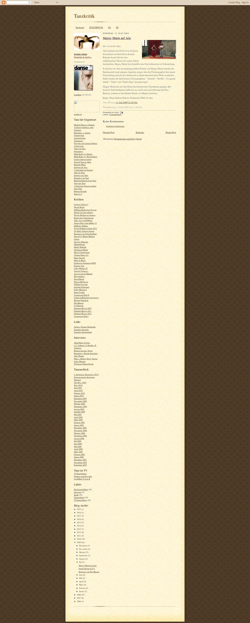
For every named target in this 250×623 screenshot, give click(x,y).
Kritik (76, 495)
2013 (79, 529)
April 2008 (78, 449)
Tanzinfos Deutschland (83, 332)
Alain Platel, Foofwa (82, 342)
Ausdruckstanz (80, 138)
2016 (79, 519)
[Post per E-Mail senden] (121, 112)
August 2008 (79, 438)
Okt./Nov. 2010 (80, 382)
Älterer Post (170, 132)
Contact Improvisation (82, 159)
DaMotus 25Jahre (81, 226)
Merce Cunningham (82, 252)
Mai (81, 578)
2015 (79, 522)
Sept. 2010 (78, 385)
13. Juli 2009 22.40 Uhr (126, 102)
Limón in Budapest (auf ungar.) (86, 297)
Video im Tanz (80, 148)
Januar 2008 (79, 457)
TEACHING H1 (96, 27)
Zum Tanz (78, 188)
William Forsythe (81, 284)
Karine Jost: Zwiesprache (84, 218)
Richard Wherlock (81, 300)
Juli (80, 562)
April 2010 (78, 390)
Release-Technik (80, 191)
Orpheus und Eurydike (83, 476)
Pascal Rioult (79, 279)
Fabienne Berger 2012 (82, 313)
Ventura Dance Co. (81, 255)
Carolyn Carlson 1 (81, 271)
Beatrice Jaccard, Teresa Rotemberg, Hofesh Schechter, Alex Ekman (86, 353)
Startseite (80, 27)
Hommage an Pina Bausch (89, 571)
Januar (82, 591)
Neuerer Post (108, 132)
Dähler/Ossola (79, 244)
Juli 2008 (77, 441)
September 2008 (80, 435)
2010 (79, 539)
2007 (79, 598)
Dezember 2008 (80, 427)
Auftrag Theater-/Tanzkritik (85, 327)
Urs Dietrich (79, 305)
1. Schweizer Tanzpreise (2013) (86, 374)
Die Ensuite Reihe (81, 489)
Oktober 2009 (79, 403)
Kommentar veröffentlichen (115, 126)
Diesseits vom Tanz (81, 178)
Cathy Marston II (80, 268)
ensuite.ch (78, 114)
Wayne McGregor (81, 281)
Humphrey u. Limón (82, 132)
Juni (81, 575)
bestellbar (77, 94)
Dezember (83, 545)
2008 (79, 594)
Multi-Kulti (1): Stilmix (83, 154)
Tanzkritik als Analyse (82, 57)
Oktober (82, 552)
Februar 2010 (79, 393)
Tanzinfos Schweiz (81, 329)
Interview (77, 492)
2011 (79, 535)
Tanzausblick (79, 497)
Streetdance (78, 151)
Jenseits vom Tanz (81, 175)
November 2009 (80, 401)
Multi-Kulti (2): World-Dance (85, 156)
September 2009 (80, 406)
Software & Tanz (80, 167)
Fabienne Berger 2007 (82, 308)
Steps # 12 (78, 194)
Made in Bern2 (80, 260)
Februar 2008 (79, 454)
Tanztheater (78, 140)
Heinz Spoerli (79, 257)
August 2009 (79, 409)
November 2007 (80, 462)
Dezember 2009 (80, 398)
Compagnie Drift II (81, 295)
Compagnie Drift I (81, 316)
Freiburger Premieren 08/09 (85, 263)
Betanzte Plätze (80, 164)
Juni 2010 (78, 387)
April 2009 (78, 417)
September (83, 555)
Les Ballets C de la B (82, 479)
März (81, 584)
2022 (79, 509)
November (83, 549)
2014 (79, 525)
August (82, 559)
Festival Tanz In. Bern (82, 162)
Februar (82, 588)
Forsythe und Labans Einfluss (85, 143)
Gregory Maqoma (81, 241)
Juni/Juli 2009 (79, 411)
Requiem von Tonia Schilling (85, 233)
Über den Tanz (80, 183)
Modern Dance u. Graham (84, 124)
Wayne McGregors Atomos (84, 215)
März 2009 (78, 419)
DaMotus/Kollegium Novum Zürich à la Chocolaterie (85, 211)
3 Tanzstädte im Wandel (83, 170)
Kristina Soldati (80, 54)
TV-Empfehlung (80, 473)
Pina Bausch (79, 303)
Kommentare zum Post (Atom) (128, 138)
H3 (109, 27)
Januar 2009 (79, 425)
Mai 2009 (78, 414)
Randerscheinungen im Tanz (85, 180)
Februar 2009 (79, 422)
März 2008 (78, 451)
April (81, 581)
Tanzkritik (84, 15)
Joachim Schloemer (81, 287)
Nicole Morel (79, 207)
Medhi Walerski (80, 247)
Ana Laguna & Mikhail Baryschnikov (83, 275)
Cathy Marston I (80, 289)
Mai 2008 (78, 446)
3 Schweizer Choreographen (85, 186)
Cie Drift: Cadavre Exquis (84, 231)
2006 (79, 601)
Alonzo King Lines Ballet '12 (85, 223)
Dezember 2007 (80, 459)
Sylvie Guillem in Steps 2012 (85, 228)
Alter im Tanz (79, 172)
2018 (79, 512)
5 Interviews (79, 146)
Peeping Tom (79, 265)
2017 (79, 515)
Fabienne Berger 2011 (82, 311)
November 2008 (80, 430)
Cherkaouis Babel (81, 249)
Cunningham (79, 135)
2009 (79, 542)
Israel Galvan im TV (87, 568)
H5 (117, 27)
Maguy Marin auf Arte (88, 565)
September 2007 (80, 465)
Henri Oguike (79, 292)
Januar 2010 (79, 395)
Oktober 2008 (79, 433)
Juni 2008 (78, 443)
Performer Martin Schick (84, 364)
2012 (79, 532)
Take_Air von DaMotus (83, 220)
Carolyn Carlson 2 (81, 204)
